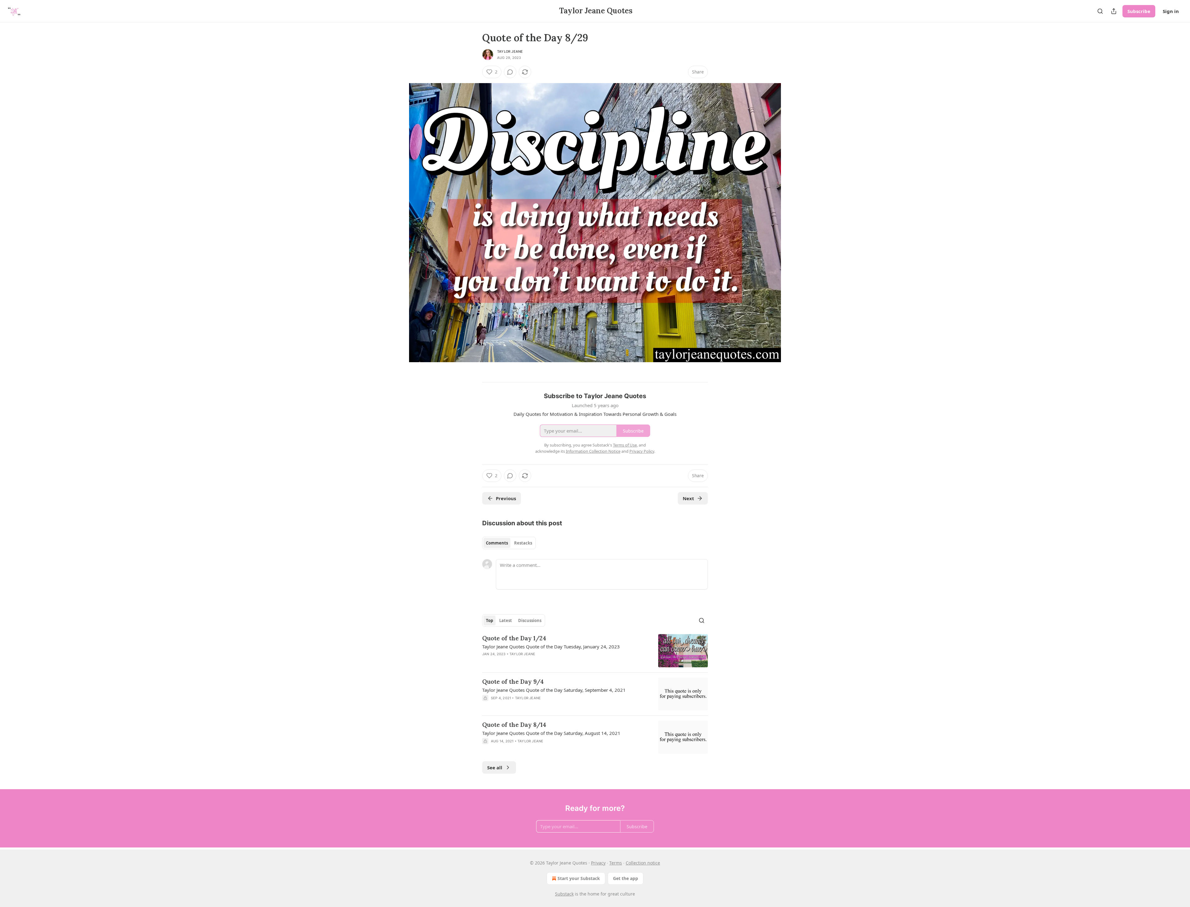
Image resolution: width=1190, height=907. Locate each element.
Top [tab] (489, 620)
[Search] (1100, 11)
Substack (564, 894)
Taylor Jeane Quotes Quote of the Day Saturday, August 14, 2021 (551, 733)
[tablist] (509, 543)
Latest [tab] (505, 620)
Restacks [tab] (523, 543)
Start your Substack (579, 878)
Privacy (598, 863)
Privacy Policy (641, 451)
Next (688, 498)
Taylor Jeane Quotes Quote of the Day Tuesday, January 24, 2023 (551, 646)
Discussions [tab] (529, 620)
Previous (506, 498)
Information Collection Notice (593, 451)
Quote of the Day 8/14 (514, 724)
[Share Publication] (1114, 11)
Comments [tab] (497, 543)
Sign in (1171, 11)
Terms (615, 863)
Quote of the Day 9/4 (513, 681)
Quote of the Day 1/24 (514, 638)
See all (494, 767)
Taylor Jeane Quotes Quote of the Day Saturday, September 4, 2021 (554, 690)
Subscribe (1138, 11)
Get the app (625, 878)
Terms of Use (625, 445)
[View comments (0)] (510, 72)
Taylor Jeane (510, 51)
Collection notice (643, 863)
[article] (595, 651)
